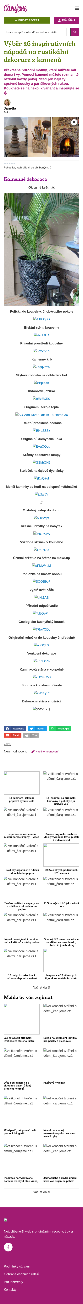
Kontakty (10, 1289)
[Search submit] (74, 32)
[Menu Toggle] (77, 8)
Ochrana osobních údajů (21, 1274)
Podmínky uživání (17, 1266)
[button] (15, 728)
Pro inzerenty (13, 1282)
